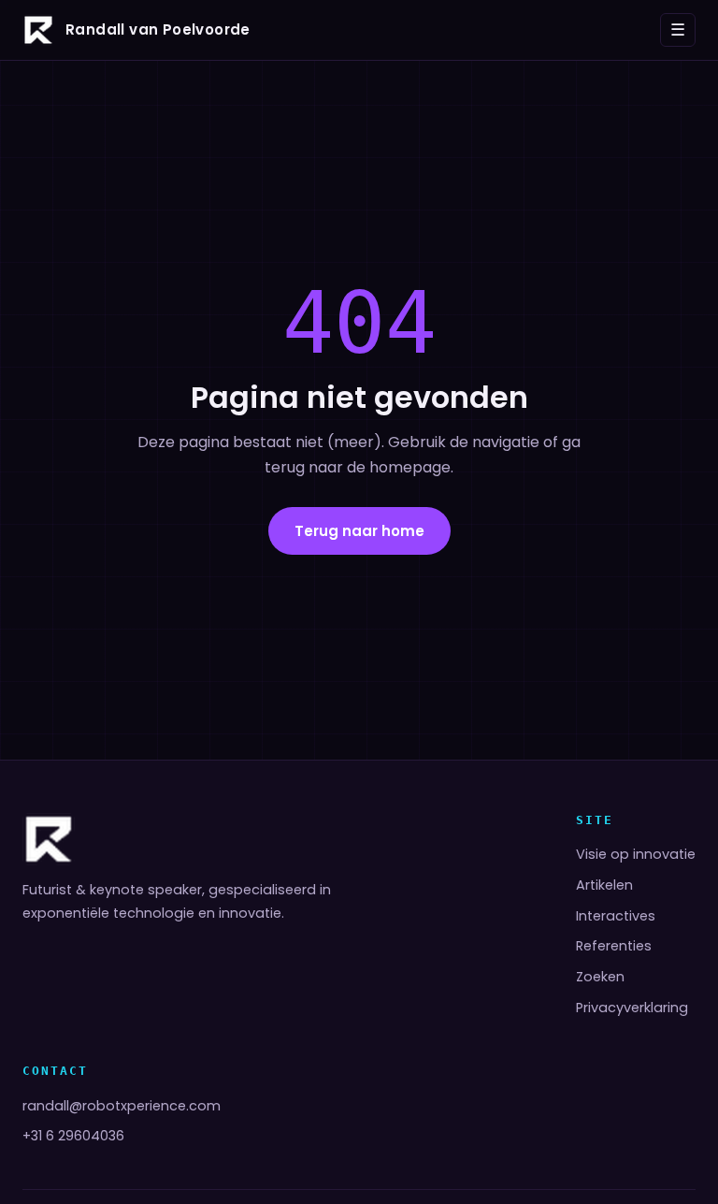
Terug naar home (359, 531)
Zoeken (600, 976)
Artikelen (604, 885)
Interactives (615, 916)
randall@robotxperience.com (121, 1105)
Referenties (614, 945)
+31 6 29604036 (73, 1135)
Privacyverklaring (632, 1007)
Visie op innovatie (636, 854)
